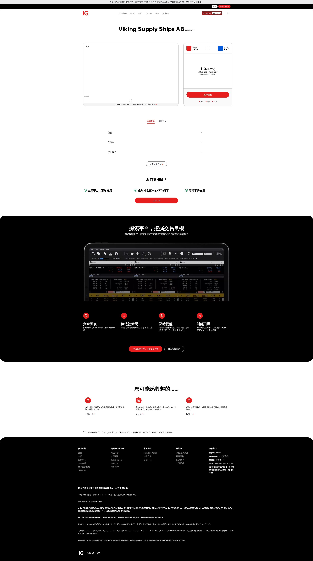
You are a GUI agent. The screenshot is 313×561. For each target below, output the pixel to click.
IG (79, 488)
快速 (202, 101)
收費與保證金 (182, 452)
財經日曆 (147, 456)
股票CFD (82, 460)
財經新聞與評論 (150, 452)
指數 (80, 456)
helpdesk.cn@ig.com (224, 463)
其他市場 (82, 470)
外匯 (80, 452)
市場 (139, 13)
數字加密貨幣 (84, 467)
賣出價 (194, 47)
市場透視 (147, 448)
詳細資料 (151, 121)
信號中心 (147, 460)
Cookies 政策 (115, 488)
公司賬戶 (180, 463)
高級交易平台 (117, 460)
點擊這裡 (224, 456)
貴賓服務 (180, 456)
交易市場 (82, 448)
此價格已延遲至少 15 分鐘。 (208, 74)
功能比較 (115, 463)
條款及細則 (94, 488)
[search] (228, 13)
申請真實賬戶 (224, 6)
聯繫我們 (213, 448)
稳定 (208, 101)
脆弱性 (106, 488)
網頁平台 (115, 452)
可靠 (215, 101)
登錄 (214, 6)
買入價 (226, 47)
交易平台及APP (117, 448)
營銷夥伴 (180, 460)
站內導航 (84, 488)
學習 (157, 13)
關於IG (179, 448)
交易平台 (148, 13)
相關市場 (162, 121)
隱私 (101, 488)
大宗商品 (82, 463)
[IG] (86, 13)
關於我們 (166, 13)
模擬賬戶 (115, 467)
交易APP (114, 456)
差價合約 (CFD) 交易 (126, 13)
